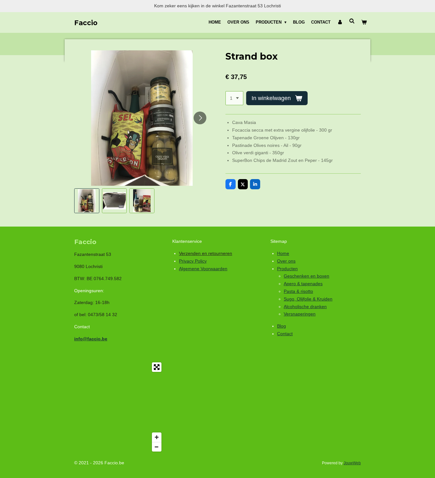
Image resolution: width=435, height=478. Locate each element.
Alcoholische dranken (305, 306)
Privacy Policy (193, 261)
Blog (281, 326)
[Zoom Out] (156, 447)
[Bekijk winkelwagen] (364, 22)
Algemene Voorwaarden (203, 268)
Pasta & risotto (298, 291)
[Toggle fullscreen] (156, 367)
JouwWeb (352, 463)
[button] (86, 201)
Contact (285, 333)
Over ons (286, 261)
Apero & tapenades (303, 283)
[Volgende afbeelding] (200, 118)
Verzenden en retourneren (205, 253)
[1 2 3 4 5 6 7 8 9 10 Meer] (234, 98)
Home (283, 253)
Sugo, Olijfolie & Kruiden (308, 298)
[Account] (340, 22)
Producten (287, 268)
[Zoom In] (156, 437)
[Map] (119, 407)
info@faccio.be (90, 338)
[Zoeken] (352, 21)
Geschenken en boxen (306, 276)
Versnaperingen (300, 313)
